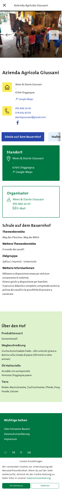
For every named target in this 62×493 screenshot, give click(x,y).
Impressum (10, 439)
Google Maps (26, 99)
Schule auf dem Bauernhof (23, 137)
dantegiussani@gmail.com (30, 117)
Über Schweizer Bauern (17, 429)
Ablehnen (45, 485)
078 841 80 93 (23, 112)
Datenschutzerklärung (17, 434)
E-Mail (21, 208)
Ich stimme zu (16, 485)
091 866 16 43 (23, 108)
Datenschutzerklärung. (39, 478)
